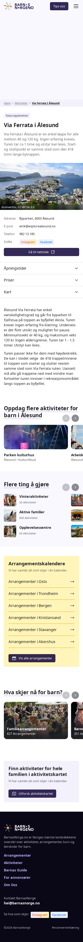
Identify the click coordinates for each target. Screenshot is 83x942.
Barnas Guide (15, 870)
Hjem (7, 103)
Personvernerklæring (65, 927)
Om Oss (10, 884)
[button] (75, 6)
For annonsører (17, 877)
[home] (19, 6)
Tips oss (59, 6)
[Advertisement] (41, 56)
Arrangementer (17, 855)
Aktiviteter (21, 103)
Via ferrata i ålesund (46, 103)
